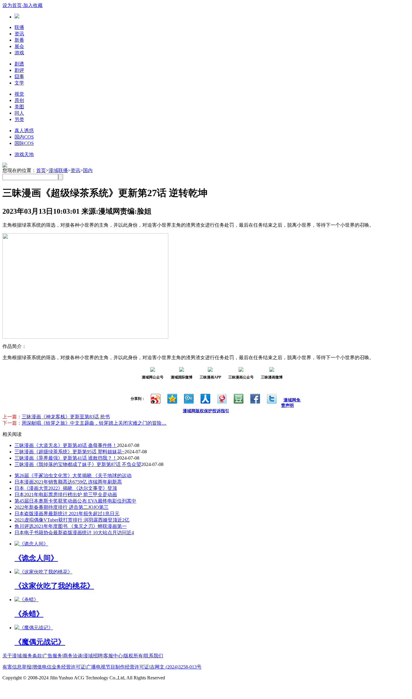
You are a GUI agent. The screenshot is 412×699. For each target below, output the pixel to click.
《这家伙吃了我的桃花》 (54, 586)
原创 (19, 100)
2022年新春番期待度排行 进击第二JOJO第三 (61, 507)
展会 (19, 46)
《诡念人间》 (36, 558)
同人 (19, 113)
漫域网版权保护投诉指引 (206, 411)
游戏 (19, 52)
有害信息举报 (16, 666)
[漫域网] (16, 16)
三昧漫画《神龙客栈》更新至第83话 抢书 (66, 416)
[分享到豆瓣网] (238, 398)
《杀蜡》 (28, 614)
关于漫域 (12, 655)
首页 (41, 170)
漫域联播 (58, 170)
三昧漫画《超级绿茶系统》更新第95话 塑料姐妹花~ (69, 451)
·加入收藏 (32, 5)
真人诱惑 (24, 130)
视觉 (19, 94)
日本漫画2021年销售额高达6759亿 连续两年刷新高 (68, 481)
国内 (88, 170)
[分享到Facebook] (254, 398)
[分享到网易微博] (221, 398)
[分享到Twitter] (271, 398)
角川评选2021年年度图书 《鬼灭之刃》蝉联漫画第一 (70, 526)
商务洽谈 (72, 655)
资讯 (19, 33)
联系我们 (153, 655)
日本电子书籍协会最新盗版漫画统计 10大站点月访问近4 (74, 532)
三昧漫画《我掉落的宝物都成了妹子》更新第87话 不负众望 (77, 464)
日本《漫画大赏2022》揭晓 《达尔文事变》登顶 (65, 488)
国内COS (24, 136)
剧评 (19, 70)
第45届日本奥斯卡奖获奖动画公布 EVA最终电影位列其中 (75, 500)
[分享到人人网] (205, 398)
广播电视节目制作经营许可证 (117, 666)
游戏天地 (24, 154)
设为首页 (12, 5)
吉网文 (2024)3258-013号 (175, 666)
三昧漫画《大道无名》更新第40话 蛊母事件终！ (65, 445)
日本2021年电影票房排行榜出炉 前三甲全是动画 (65, 494)
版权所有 (133, 655)
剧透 (19, 63)
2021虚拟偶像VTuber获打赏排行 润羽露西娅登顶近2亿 (71, 519)
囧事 (19, 76)
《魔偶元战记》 (39, 642)
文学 (19, 82)
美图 (19, 106)
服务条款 (32, 655)
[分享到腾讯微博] (188, 398)
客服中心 (113, 655)
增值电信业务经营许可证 (58, 666)
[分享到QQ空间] (171, 398)
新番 (19, 40)
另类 (19, 119)
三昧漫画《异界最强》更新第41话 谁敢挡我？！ (65, 458)
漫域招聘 (93, 655)
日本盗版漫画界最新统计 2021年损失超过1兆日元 (66, 513)
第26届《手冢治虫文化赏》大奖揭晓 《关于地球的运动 (73, 475)
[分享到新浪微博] (155, 398)
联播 (19, 27)
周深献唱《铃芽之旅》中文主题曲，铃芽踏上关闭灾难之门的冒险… (94, 423)
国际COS (24, 143)
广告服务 (52, 655)
